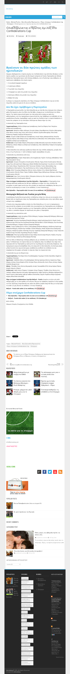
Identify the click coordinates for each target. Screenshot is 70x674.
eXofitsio (54, 620)
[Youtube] (55, 2)
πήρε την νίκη (46, 120)
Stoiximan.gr (51, 190)
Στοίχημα (34, 346)
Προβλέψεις (26, 609)
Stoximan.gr (52, 296)
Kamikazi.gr (54, 641)
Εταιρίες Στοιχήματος (42, 579)
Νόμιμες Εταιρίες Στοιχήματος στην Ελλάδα (19, 304)
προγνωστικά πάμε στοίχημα (27, 604)
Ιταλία (24, 620)
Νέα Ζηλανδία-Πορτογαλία (31, 343)
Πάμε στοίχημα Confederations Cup (18, 346)
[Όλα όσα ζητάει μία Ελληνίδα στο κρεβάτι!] (9, 556)
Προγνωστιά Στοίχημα (26, 658)
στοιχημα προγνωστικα (26, 663)
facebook (45, 472)
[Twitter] (47, 2)
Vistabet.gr (40, 288)
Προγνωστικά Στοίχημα (26, 595)
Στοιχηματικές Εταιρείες (26, 648)
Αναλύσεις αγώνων (41, 584)
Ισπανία (24, 612)
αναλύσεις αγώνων (25, 582)
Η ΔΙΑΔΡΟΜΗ (55, 628)
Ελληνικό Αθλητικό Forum (14, 408)
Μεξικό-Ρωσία (16, 343)
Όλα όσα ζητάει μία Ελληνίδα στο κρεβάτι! (28, 551)
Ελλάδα (24, 636)
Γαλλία (24, 628)
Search (64, 17)
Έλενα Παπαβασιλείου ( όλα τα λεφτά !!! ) (28, 503)
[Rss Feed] (63, 2)
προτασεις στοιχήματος (26, 624)
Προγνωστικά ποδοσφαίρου (26, 653)
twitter (50, 472)
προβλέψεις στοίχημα (26, 616)
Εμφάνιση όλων (60, 657)
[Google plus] (51, 2)
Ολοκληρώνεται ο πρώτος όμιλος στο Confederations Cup (31, 29)
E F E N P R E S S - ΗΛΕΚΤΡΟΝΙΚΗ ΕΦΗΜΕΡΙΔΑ (56, 600)
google (39, 472)
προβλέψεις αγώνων (26, 640)
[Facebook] (43, 2)
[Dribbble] (59, 2)
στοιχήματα (26, 644)
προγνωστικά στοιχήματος (26, 587)
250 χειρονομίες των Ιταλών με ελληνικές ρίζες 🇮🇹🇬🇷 (56, 632)
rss (60, 472)
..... (52, 622)
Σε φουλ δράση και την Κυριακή (24, 512)
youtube (55, 472)
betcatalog (9, 9)
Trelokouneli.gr (56, 581)
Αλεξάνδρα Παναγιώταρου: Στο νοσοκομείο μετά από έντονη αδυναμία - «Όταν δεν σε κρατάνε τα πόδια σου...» (56, 648)
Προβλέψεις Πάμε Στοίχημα (27, 632)
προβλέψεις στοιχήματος (26, 600)
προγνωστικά (26, 591)
